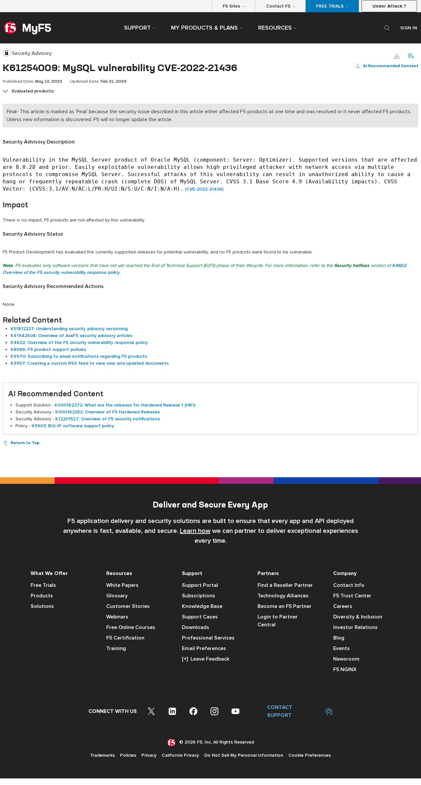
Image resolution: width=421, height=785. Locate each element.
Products (42, 595)
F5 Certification (125, 638)
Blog (338, 638)
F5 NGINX (345, 669)
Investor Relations (355, 627)
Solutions (42, 606)
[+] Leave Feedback (205, 659)
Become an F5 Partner (284, 606)
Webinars (117, 617)
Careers (342, 606)
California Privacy (180, 755)
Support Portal (200, 585)
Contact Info (348, 585)
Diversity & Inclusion (357, 617)
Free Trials (43, 585)
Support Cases (200, 617)
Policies (128, 755)
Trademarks (102, 755)
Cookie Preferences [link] (309, 755)
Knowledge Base (202, 606)
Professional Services (208, 638)
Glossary (117, 595)
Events (341, 648)
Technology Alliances (283, 595)
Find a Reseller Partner (285, 585)
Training (116, 648)
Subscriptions (198, 595)
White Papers (122, 585)
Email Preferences (204, 648)
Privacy (149, 755)
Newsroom (346, 659)
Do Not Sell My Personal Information (243, 755)
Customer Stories (128, 606)
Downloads (195, 627)
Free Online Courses (130, 627)
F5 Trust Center (352, 595)
